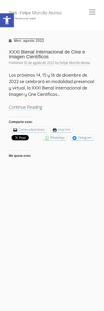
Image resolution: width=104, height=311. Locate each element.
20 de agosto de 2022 (39, 62)
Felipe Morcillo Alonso (74, 62)
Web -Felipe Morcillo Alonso (35, 13)
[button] (7, 20)
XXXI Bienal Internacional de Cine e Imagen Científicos (47, 54)
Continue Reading (25, 107)
